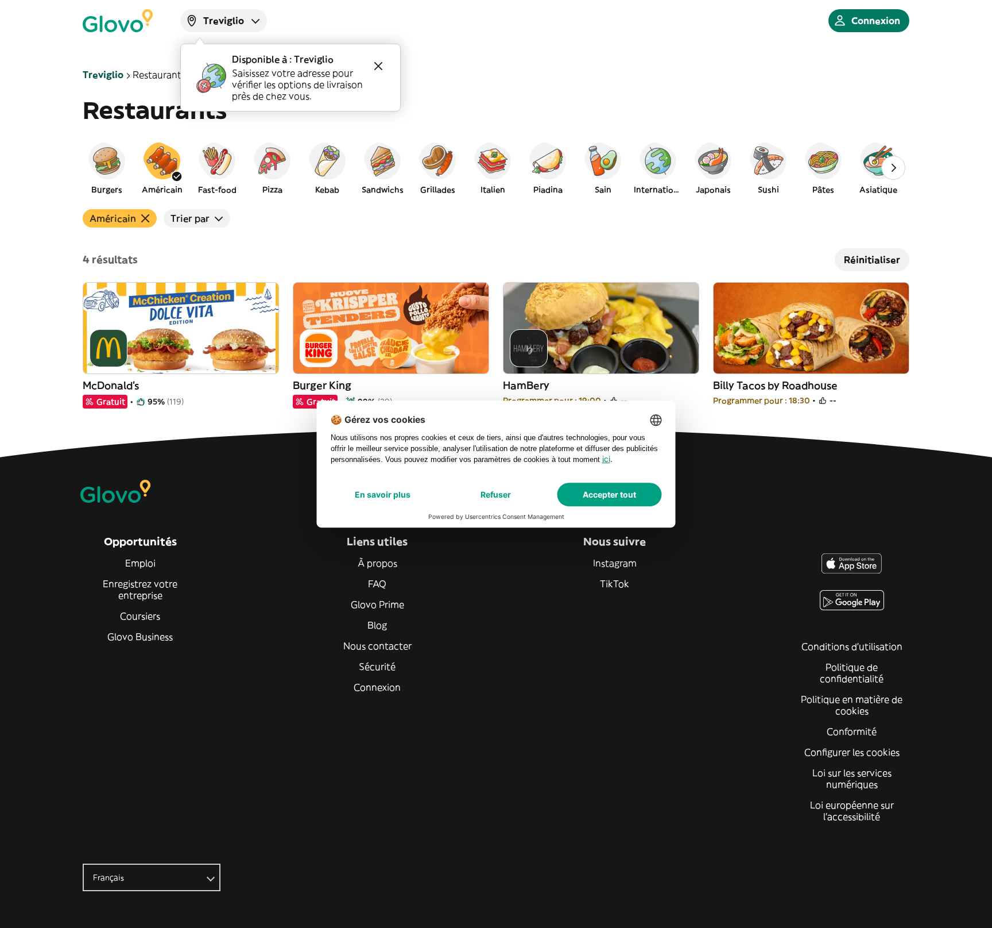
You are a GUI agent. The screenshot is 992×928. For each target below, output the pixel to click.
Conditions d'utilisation (851, 646)
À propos (377, 563)
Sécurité (377, 666)
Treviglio (103, 74)
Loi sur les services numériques (852, 778)
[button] (107, 167)
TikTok (614, 584)
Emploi (140, 563)
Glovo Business (140, 636)
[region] (496, 167)
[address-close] (378, 66)
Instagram (615, 563)
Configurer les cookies (852, 752)
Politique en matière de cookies (851, 705)
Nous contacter (377, 646)
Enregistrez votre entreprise (140, 589)
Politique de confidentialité (852, 672)
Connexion (377, 687)
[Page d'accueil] (118, 20)
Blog (377, 625)
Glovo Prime (377, 604)
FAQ (377, 584)
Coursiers (140, 616)
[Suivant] (893, 167)
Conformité (852, 731)
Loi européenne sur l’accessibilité (852, 810)
